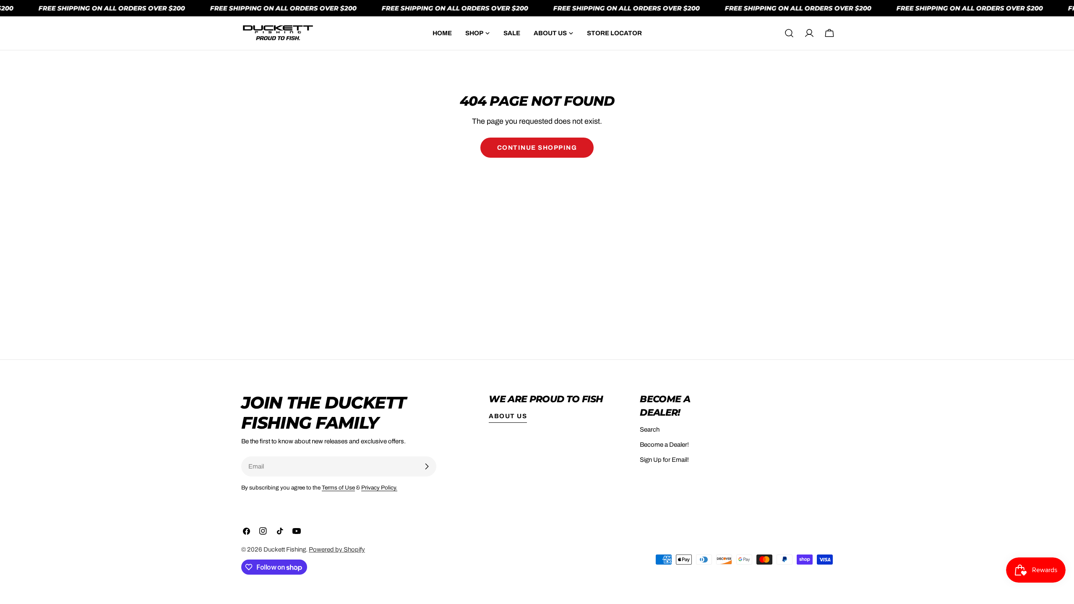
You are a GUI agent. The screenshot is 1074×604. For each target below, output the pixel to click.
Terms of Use (338, 487)
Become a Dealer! (664, 444)
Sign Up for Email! (664, 459)
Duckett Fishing (284, 549)
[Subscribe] (426, 466)
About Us (508, 416)
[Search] (789, 33)
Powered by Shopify (337, 549)
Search (650, 429)
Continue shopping (537, 147)
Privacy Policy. (379, 487)
